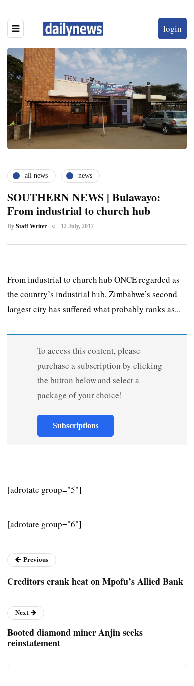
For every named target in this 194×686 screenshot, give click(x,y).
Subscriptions (75, 425)
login (172, 28)
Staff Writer (31, 226)
